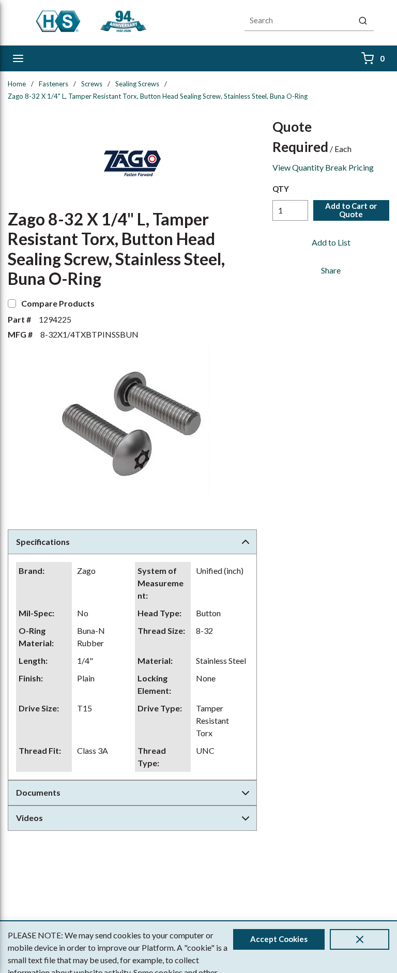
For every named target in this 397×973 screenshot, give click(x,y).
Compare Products (58, 303)
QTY (280, 188)
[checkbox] (12, 303)
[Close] (359, 939)
